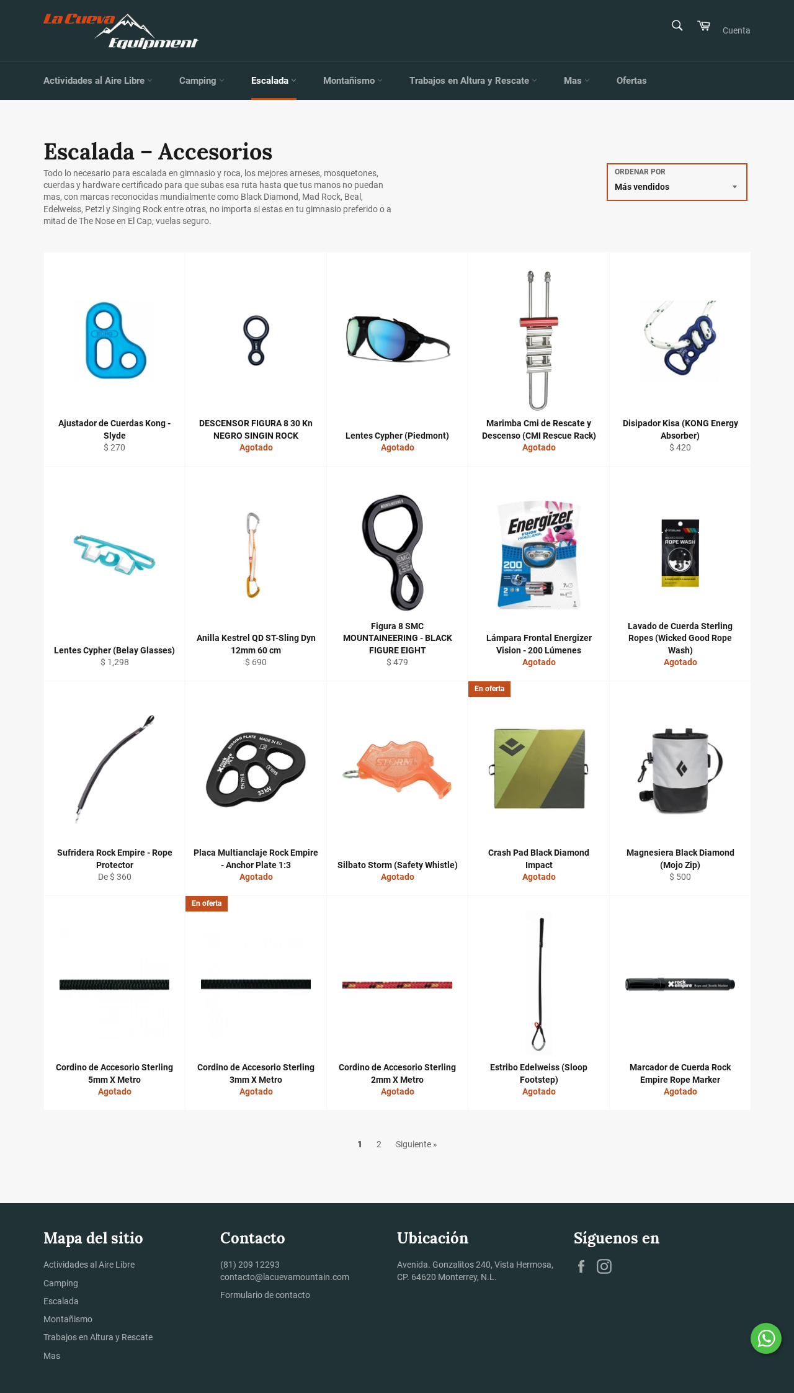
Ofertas (632, 80)
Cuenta (737, 30)
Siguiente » (416, 1144)
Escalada (271, 80)
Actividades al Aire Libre (95, 80)
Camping (199, 80)
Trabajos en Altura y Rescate (470, 80)
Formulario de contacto (265, 1295)
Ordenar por (640, 172)
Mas (574, 80)
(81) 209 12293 (250, 1265)
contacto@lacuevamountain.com (284, 1277)
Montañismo (350, 80)
